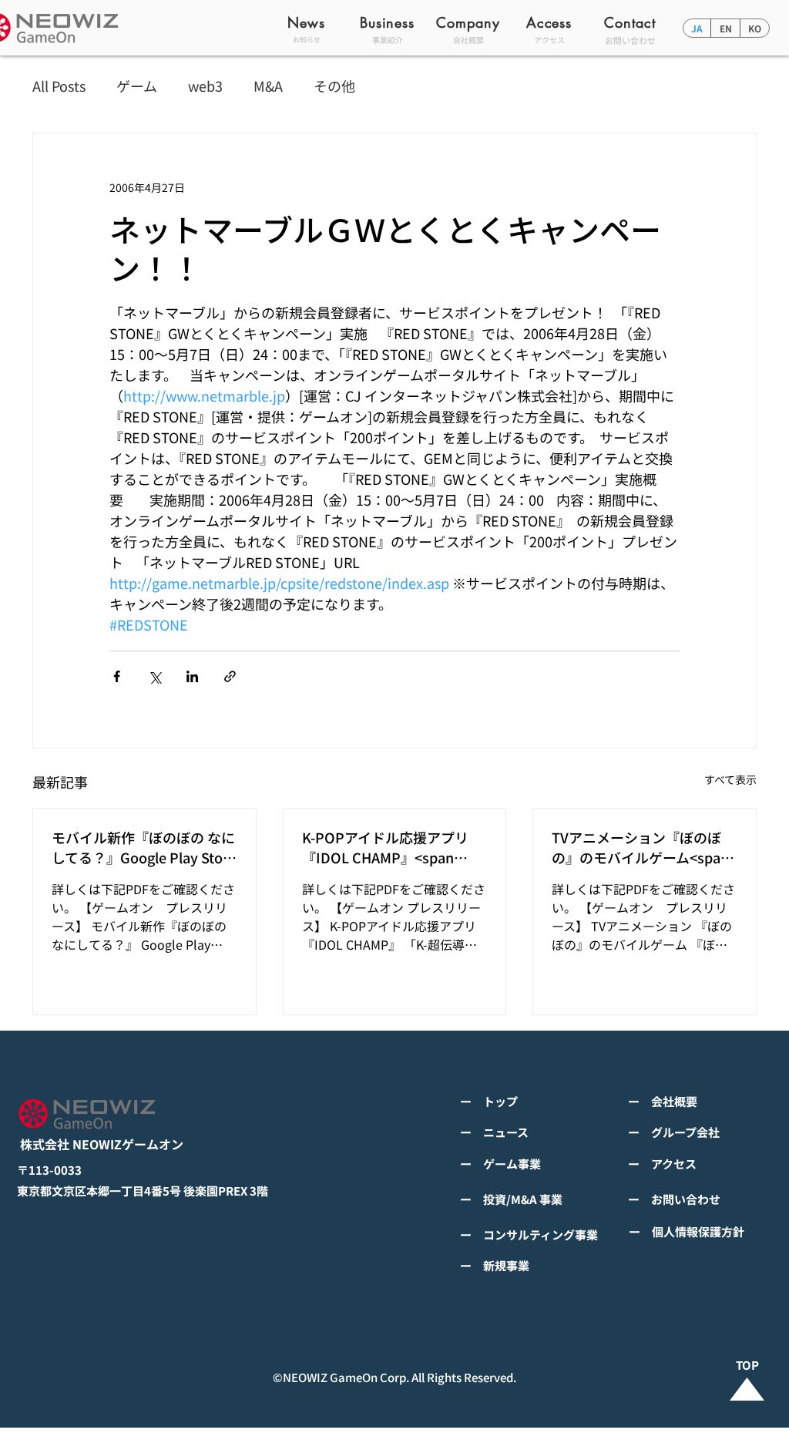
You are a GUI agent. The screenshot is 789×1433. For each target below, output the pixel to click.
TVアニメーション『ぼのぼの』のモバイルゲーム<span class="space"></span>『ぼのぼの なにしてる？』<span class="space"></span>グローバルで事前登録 (642, 847)
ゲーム (136, 86)
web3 (205, 86)
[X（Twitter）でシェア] (154, 676)
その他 (334, 86)
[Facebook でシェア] (116, 676)
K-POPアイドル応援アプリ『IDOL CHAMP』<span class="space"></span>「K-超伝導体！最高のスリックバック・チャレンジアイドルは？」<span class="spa (392, 847)
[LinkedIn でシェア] (192, 676)
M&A (268, 86)
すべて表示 (730, 779)
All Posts (59, 86)
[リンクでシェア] (230, 676)
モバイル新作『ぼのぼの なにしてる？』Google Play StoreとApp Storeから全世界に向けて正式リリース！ (144, 847)
